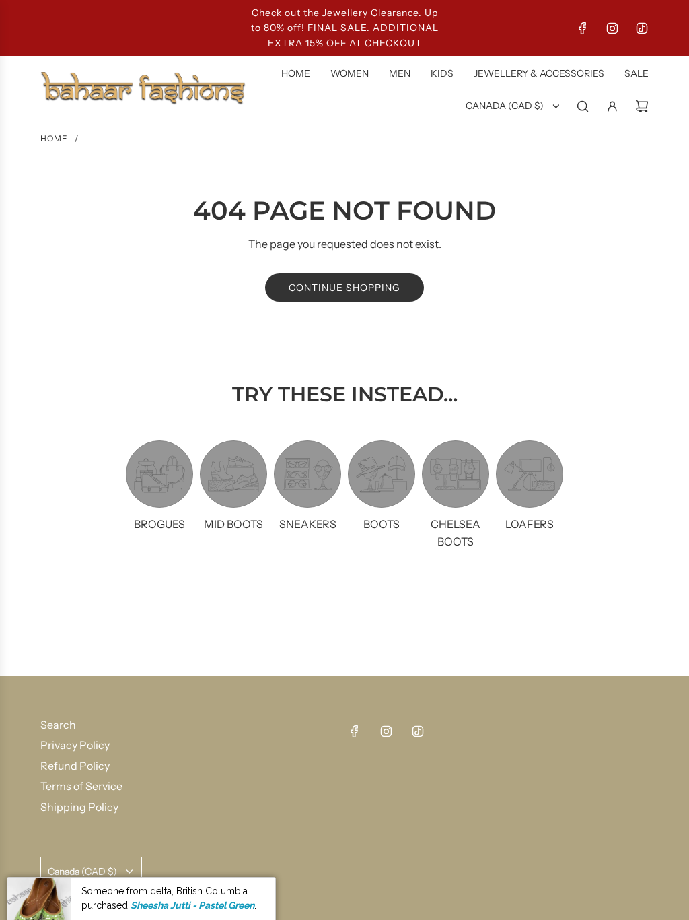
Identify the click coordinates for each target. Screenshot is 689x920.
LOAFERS (529, 524)
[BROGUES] (159, 474)
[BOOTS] (381, 474)
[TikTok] (642, 28)
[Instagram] (612, 28)
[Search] (582, 106)
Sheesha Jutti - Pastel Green (192, 888)
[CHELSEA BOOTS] (455, 474)
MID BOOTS (233, 524)
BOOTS (381, 524)
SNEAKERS (307, 524)
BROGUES (159, 524)
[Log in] (612, 106)
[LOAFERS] (529, 474)
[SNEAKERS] (307, 474)
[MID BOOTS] (233, 474)
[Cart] (642, 106)
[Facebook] (582, 28)
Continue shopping (344, 288)
